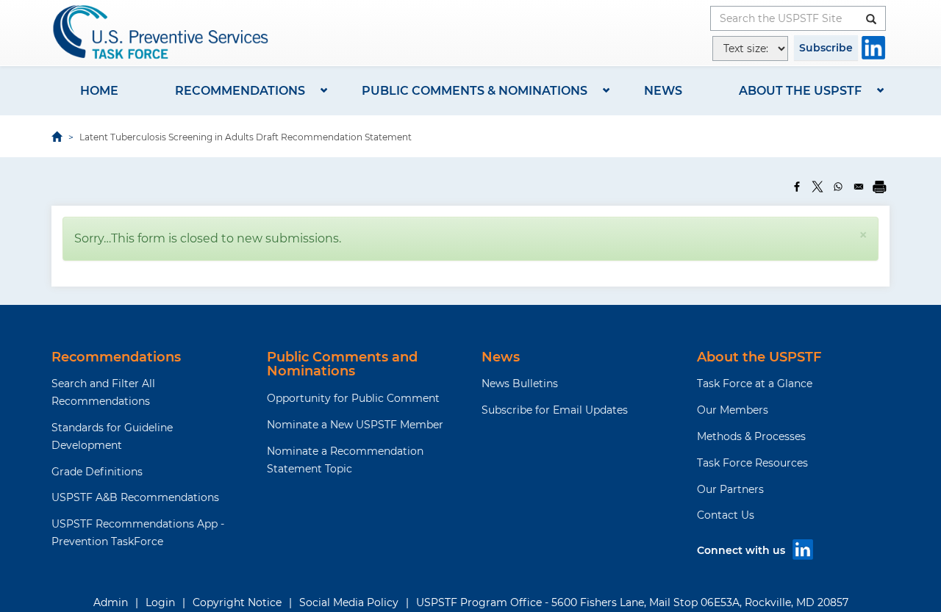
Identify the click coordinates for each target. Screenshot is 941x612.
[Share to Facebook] (797, 186)
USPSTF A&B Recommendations (135, 497)
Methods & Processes (751, 436)
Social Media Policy (348, 602)
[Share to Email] (858, 186)
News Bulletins (520, 383)
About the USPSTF (800, 91)
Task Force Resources (752, 462)
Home (99, 91)
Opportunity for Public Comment (353, 398)
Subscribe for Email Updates (555, 410)
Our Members (732, 410)
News (663, 91)
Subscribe (826, 47)
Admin (110, 602)
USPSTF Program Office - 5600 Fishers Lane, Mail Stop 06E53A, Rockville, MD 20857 (632, 602)
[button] (863, 234)
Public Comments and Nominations (342, 364)
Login (160, 602)
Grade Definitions (97, 471)
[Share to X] (817, 186)
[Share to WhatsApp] (838, 186)
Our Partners (730, 489)
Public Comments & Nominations (474, 91)
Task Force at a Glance (754, 383)
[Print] (879, 186)
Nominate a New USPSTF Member (355, 424)
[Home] (161, 32)
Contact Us (725, 515)
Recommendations (240, 91)
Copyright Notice (237, 602)
